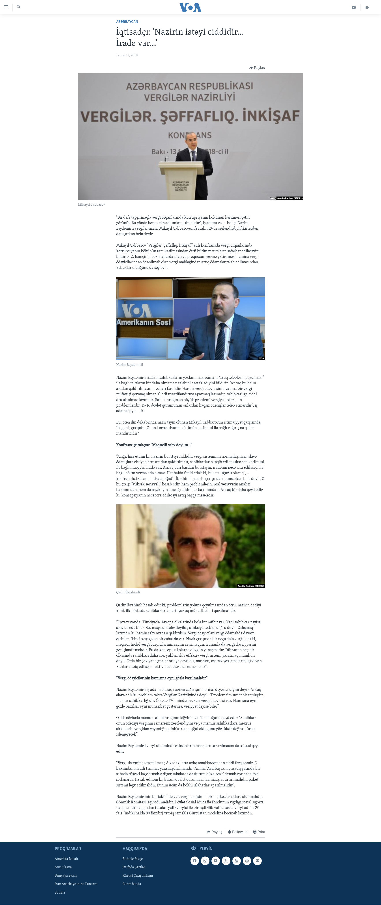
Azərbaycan (127, 22)
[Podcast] (247, 861)
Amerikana (63, 867)
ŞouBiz (60, 892)
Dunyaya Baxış (66, 875)
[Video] (367, 7)
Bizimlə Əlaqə (133, 859)
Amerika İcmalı (66, 859)
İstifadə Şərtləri (134, 867)
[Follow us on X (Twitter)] (226, 861)
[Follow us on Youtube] (215, 861)
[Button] (257, 68)
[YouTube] (354, 7)
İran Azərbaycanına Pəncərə (76, 884)
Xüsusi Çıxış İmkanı (138, 875)
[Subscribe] (257, 861)
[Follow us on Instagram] (205, 861)
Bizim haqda (132, 884)
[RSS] (236, 861)
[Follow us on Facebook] (194, 861)
